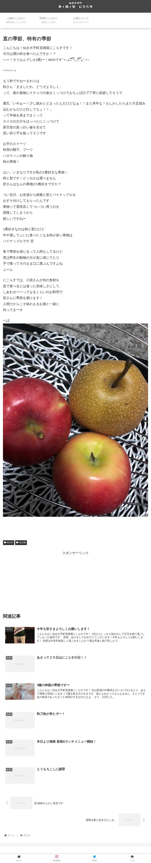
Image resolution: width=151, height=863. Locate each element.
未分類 (22, 542)
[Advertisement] (75, 582)
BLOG (10, 542)
